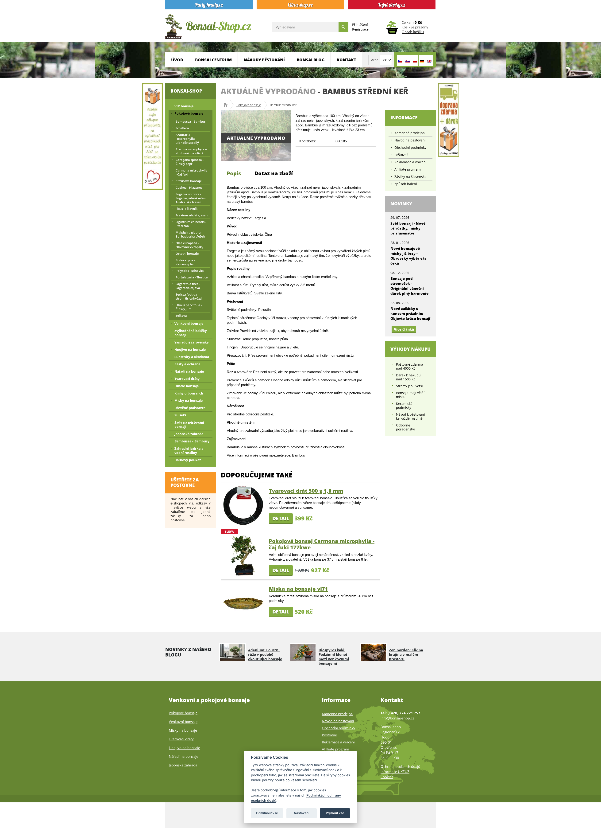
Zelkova (181, 315)
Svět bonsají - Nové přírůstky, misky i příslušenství (407, 228)
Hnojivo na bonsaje (190, 349)
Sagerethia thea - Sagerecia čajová (188, 286)
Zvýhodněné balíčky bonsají (190, 332)
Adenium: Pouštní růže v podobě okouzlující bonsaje (265, 654)
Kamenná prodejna (409, 133)
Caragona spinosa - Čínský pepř (190, 162)
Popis (234, 173)
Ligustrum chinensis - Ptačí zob (191, 224)
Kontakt (346, 59)
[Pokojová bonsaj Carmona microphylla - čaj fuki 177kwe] (243, 555)
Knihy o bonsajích (188, 393)
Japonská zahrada (188, 434)
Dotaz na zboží (273, 173)
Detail (280, 518)
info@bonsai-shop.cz (397, 718)
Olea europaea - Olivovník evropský (189, 245)
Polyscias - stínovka (190, 271)
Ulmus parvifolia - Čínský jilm (189, 307)
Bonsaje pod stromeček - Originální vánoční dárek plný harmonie (409, 286)
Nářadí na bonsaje (189, 371)
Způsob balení (405, 184)
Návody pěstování (264, 59)
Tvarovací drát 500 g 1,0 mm (306, 490)
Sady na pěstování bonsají (189, 424)
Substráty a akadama (191, 357)
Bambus (298, 455)
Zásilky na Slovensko (410, 176)
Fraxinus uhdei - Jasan (192, 215)
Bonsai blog (311, 59)
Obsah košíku (413, 31)
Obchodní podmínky (410, 147)
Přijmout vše (335, 813)
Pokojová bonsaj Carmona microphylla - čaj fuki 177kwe (321, 544)
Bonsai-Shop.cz (227, 105)
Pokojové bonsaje (248, 105)
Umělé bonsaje (186, 386)
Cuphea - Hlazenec (189, 187)
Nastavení (301, 813)
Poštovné (401, 154)
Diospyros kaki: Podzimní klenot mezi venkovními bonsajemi (334, 657)
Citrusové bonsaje (189, 181)
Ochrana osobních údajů (400, 766)
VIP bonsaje (183, 106)
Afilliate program (407, 169)
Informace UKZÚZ (395, 771)
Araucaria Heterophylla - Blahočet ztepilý (187, 139)
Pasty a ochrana (187, 364)
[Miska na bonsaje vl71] (243, 603)
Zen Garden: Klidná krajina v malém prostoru (406, 654)
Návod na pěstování (410, 140)
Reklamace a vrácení (410, 162)
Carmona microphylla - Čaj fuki (192, 172)
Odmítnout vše (267, 813)
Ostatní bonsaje (187, 253)
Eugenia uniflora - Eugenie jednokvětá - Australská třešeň (190, 198)
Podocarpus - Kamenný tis (185, 262)
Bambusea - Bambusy (191, 441)
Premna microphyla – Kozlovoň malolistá (191, 151)
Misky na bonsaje (188, 400)
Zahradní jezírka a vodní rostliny (188, 450)
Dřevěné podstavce (189, 408)
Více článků (404, 329)
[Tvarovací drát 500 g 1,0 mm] (243, 505)
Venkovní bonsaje (188, 323)
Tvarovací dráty (187, 378)
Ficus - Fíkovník (186, 209)
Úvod (177, 59)
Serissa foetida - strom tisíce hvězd (189, 296)
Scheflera (182, 128)
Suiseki (180, 415)
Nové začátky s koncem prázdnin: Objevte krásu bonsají (410, 313)
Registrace (360, 29)
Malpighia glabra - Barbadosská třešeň (190, 234)
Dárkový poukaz (187, 460)
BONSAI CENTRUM (213, 59)
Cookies (387, 776)
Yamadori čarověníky (191, 342)
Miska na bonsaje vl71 (298, 588)
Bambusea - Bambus (190, 121)
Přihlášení (360, 24)
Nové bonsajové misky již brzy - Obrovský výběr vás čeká (408, 256)
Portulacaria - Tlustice (192, 277)
